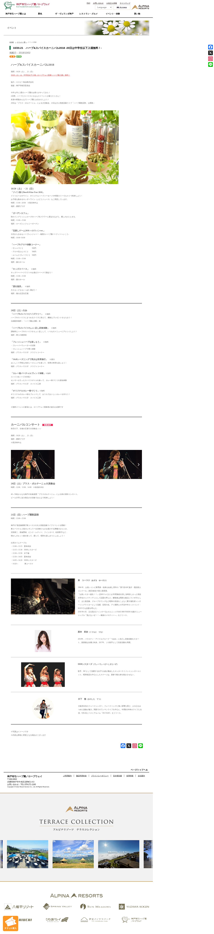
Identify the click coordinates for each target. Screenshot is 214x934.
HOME (11, 42)
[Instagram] (210, 59)
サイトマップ (125, 3)
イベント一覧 (21, 42)
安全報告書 (117, 776)
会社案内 (141, 776)
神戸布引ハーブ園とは (16, 14)
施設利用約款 (81, 776)
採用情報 (129, 776)
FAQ (88, 3)
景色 (40, 14)
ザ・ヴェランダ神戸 (64, 14)
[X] (129, 746)
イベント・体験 (113, 14)
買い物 (137, 14)
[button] (14, 464)
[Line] (140, 746)
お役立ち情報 (111, 3)
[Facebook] (123, 746)
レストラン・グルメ (88, 14)
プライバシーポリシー (100, 776)
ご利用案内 (67, 776)
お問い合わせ (98, 3)
